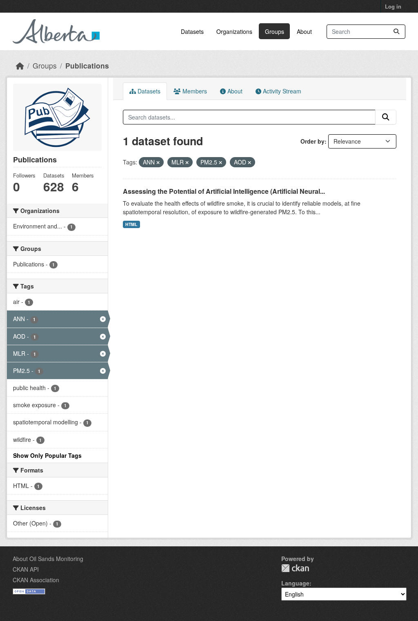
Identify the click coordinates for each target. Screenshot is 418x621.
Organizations (234, 31)
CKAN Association (36, 580)
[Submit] (396, 31)
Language (295, 583)
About (304, 31)
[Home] (20, 65)
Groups (274, 31)
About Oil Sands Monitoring (48, 558)
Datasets (192, 31)
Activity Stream (281, 91)
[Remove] (158, 162)
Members (194, 91)
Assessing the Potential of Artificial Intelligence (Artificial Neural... (224, 191)
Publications (87, 65)
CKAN (295, 568)
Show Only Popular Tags (47, 455)
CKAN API (26, 569)
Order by (312, 141)
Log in (393, 6)
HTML (131, 224)
